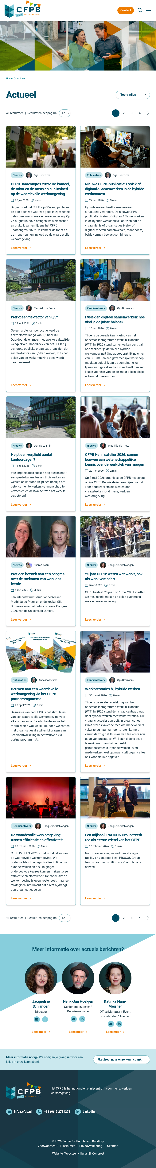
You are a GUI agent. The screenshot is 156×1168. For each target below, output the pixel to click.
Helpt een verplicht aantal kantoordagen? (31, 457)
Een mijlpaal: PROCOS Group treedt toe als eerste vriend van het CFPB (113, 837)
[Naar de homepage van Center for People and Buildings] (23, 9)
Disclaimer (67, 1146)
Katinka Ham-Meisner (115, 1004)
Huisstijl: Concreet (92, 1153)
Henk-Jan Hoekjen (78, 1001)
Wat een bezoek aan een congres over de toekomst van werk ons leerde (37, 579)
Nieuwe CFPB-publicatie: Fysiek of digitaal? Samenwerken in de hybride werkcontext (114, 189)
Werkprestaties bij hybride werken (112, 689)
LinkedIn (89, 1111)
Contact (125, 10)
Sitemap (112, 1146)
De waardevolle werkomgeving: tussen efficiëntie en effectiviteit (37, 837)
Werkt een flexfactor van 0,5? (34, 317)
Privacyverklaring (90, 1146)
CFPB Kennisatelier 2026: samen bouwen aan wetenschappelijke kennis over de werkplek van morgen (114, 459)
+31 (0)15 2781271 (57, 1111)
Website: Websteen (64, 1153)
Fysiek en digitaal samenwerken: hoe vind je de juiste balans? (115, 319)
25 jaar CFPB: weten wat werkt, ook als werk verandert (113, 576)
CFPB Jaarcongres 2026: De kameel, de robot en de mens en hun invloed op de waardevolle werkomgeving (40, 189)
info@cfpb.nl (23, 1111)
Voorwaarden (47, 1146)
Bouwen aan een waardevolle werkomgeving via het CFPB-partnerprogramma (34, 694)
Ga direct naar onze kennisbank (120, 1059)
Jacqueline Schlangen (41, 1004)
